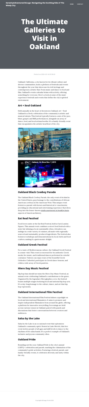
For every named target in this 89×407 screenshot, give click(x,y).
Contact (80, 4)
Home (72, 4)
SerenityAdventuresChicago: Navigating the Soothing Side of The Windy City (35, 4)
